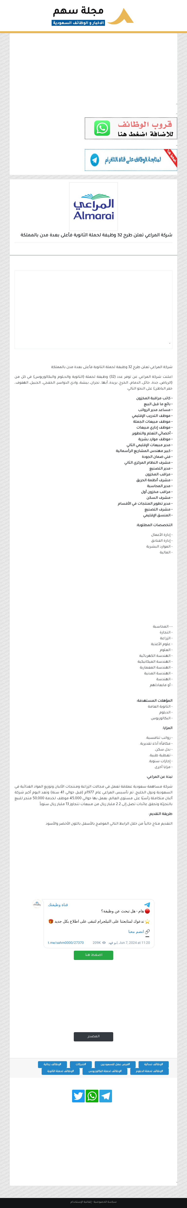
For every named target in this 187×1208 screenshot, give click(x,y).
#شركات (81, 1064)
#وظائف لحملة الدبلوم (149, 1071)
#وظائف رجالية (52, 1064)
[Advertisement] (93, 67)
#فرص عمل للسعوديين (115, 1064)
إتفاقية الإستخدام (81, 1202)
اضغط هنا (93, 955)
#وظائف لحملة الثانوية (60, 1071)
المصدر (94, 1037)
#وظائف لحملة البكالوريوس (105, 1071)
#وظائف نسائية (153, 1064)
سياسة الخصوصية (105, 1202)
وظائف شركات (155, 249)
